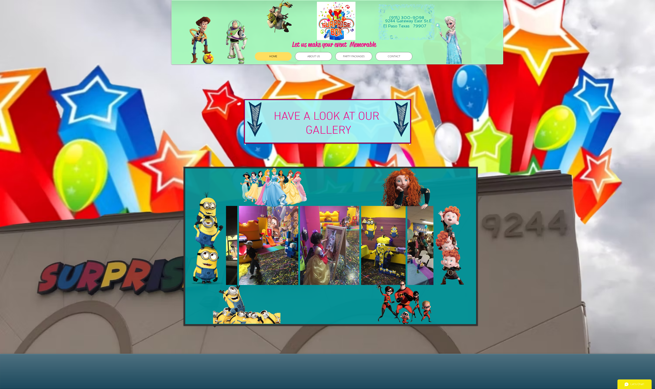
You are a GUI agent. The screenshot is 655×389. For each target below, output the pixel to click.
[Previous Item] (232, 245)
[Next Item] (428, 245)
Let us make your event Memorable (334, 44)
